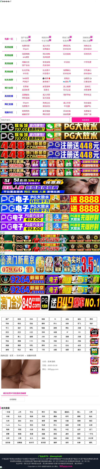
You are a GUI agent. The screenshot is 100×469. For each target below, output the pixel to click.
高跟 (19, 345)
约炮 (43, 341)
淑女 (19, 421)
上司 (19, 412)
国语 (55, 434)
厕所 (78, 434)
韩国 (43, 319)
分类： (45, 361)
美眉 (31, 434)
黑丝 (43, 429)
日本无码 (24, 40)
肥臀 (7, 434)
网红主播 (86, 40)
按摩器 (19, 442)
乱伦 (67, 345)
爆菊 (78, 416)
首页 (11, 355)
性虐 (43, 425)
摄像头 (67, 412)
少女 (55, 345)
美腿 (7, 345)
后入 (67, 341)
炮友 (90, 416)
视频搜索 (85, 120)
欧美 (19, 319)
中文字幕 (45, 40)
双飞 (79, 323)
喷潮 (19, 434)
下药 (43, 350)
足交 (19, 332)
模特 (43, 323)
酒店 (90, 421)
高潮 (78, 421)
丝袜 (67, 323)
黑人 (78, 412)
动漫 (55, 332)
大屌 (19, 438)
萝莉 (91, 319)
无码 (43, 332)
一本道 (7, 412)
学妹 (7, 323)
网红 (67, 328)
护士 (55, 323)
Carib (8, 425)
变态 (31, 425)
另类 (43, 416)
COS (31, 341)
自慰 (55, 350)
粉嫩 (43, 434)
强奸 (91, 323)
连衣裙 (7, 442)
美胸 (19, 341)
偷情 (7, 350)
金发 (79, 345)
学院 (19, 429)
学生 (31, 412)
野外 (43, 412)
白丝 (31, 429)
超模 (31, 337)
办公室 (90, 438)
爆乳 (90, 442)
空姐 (31, 323)
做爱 (67, 350)
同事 (7, 337)
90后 (67, 429)
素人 (19, 337)
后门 (90, 429)
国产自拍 (24, 37)
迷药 (67, 442)
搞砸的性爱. (32, 355)
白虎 (7, 421)
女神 (90, 425)
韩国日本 (45, 37)
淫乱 (55, 429)
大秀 (90, 412)
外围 (78, 425)
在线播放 (13, 399)
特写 (67, 416)
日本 (31, 319)
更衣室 (43, 442)
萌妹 (55, 412)
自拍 (67, 319)
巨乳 (31, 328)
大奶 (55, 337)
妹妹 (55, 438)
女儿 (31, 438)
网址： (45, 369)
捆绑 (55, 442)
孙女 (31, 421)
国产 (7, 319)
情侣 (19, 323)
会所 (78, 429)
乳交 (19, 350)
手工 (7, 328)
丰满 (7, 416)
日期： (45, 365)
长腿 (67, 421)
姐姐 (43, 438)
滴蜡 (55, 421)
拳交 (31, 350)
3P (67, 332)
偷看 (43, 421)
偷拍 (79, 319)
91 (55, 319)
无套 (55, 341)
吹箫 (78, 442)
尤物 (79, 341)
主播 (79, 328)
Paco (19, 425)
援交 (79, 350)
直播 (67, 337)
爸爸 (78, 438)
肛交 (7, 332)
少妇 (43, 337)
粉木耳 (31, 442)
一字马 (90, 434)
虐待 (67, 434)
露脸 (55, 416)
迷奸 (19, 328)
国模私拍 (86, 37)
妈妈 (67, 438)
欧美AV (66, 40)
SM (79, 332)
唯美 (31, 416)
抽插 (67, 425)
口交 (31, 332)
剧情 (55, 328)
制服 (43, 328)
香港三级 (66, 37)
